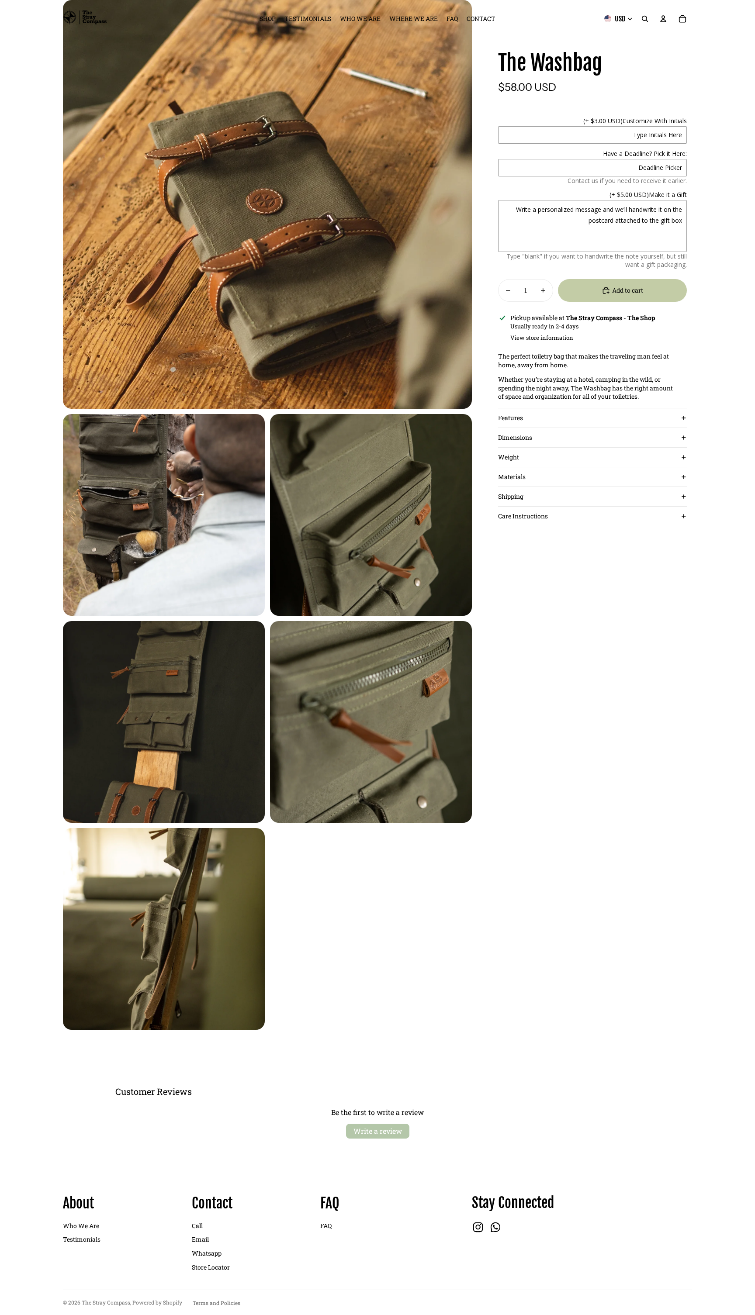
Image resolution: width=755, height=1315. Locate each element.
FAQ (326, 1226)
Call (197, 1226)
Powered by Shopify (157, 1302)
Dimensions (515, 437)
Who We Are (81, 1226)
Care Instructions (523, 516)
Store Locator (211, 1267)
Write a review (377, 1131)
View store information (541, 338)
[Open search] (645, 18)
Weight (508, 457)
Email (200, 1239)
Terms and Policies (216, 1302)
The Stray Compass (106, 1302)
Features (510, 418)
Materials (512, 477)
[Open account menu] (663, 18)
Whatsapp (207, 1253)
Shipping (510, 496)
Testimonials (81, 1239)
